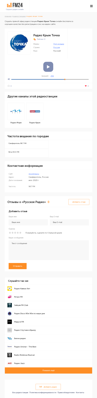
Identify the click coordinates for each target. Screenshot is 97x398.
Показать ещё (48, 370)
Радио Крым (34, 122)
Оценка (12, 229)
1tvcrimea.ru (34, 174)
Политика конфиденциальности (42, 392)
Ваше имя (13, 217)
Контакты (80, 392)
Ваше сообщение (16, 238)
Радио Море (16, 122)
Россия (56, 47)
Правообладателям (66, 392)
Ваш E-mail (54, 217)
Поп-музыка (58, 44)
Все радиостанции (20, 392)
